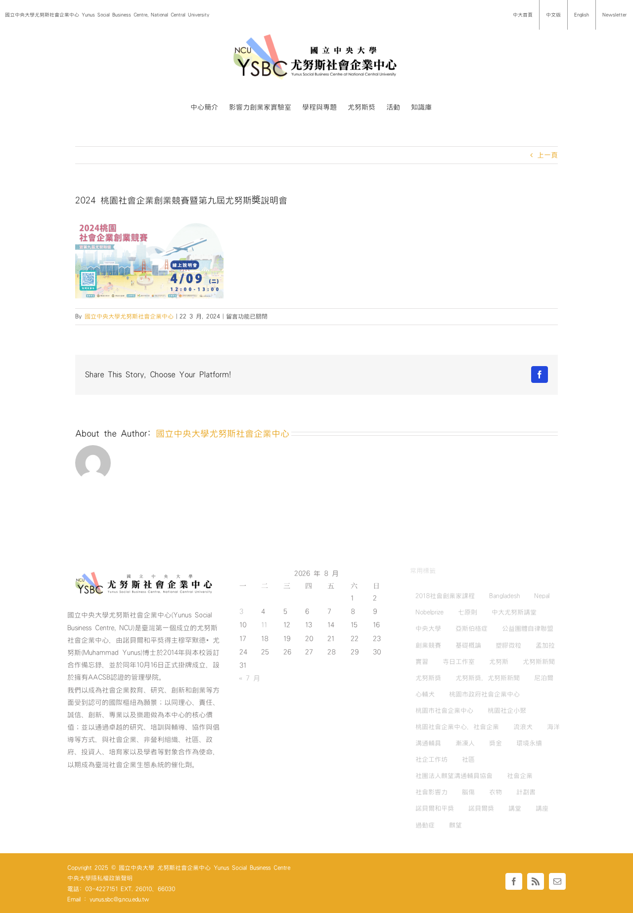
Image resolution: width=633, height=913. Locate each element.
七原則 (467, 612)
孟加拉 (545, 645)
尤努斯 (498, 661)
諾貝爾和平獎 (434, 808)
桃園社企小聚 (507, 710)
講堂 (514, 808)
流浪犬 (523, 727)
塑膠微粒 (508, 645)
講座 (542, 808)
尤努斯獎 (428, 678)
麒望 (455, 825)
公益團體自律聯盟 (527, 628)
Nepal (541, 596)
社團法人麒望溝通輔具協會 (454, 776)
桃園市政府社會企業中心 (484, 694)
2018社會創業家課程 (445, 596)
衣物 (495, 792)
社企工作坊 (431, 759)
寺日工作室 (459, 661)
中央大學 (428, 628)
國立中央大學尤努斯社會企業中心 (129, 316)
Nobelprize (429, 612)
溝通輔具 (428, 743)
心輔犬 (425, 694)
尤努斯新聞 (539, 661)
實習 (421, 661)
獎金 (495, 743)
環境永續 (529, 743)
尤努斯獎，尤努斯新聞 (487, 678)
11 (264, 625)
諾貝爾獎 (481, 808)
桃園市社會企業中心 (444, 710)
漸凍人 (465, 743)
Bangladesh (504, 596)
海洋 (553, 727)
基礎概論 (468, 645)
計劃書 (526, 792)
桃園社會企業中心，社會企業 (457, 727)
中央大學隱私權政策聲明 (100, 878)
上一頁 (547, 155)
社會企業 (520, 776)
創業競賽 (428, 645)
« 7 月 (249, 678)
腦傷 (468, 792)
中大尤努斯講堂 (514, 612)
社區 (468, 759)
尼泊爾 (543, 678)
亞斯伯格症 (471, 628)
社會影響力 (431, 792)
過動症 (425, 825)
